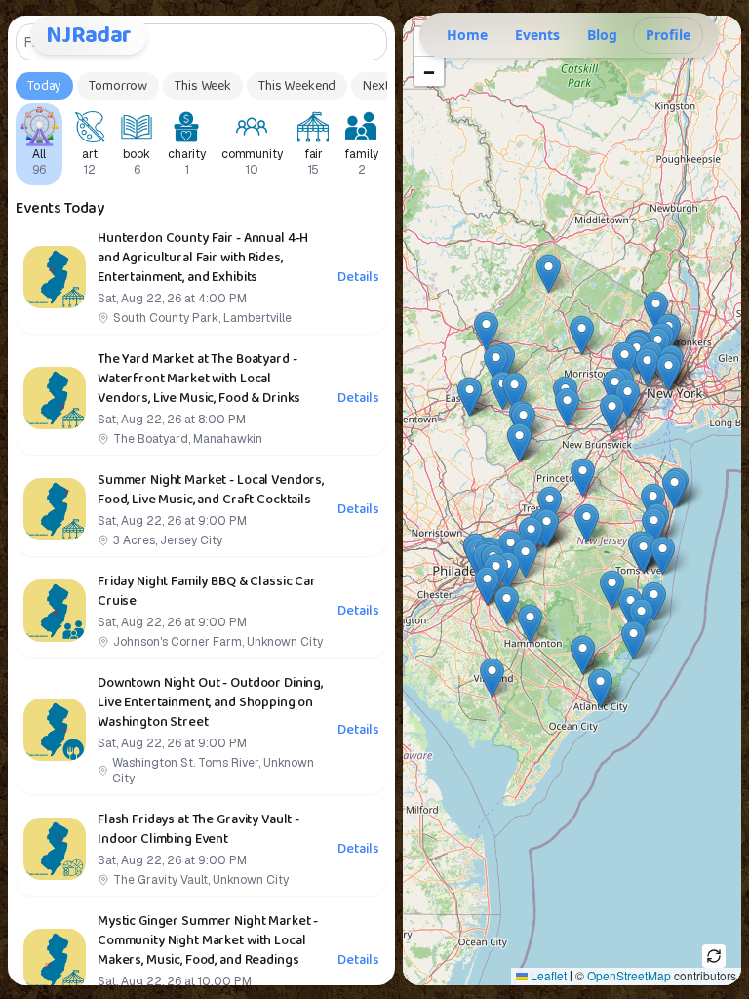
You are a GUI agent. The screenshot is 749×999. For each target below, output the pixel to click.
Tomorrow (118, 86)
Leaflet (547, 975)
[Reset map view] (714, 956)
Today (44, 86)
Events (537, 34)
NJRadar (89, 35)
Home (467, 34)
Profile (668, 34)
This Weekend (296, 86)
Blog (602, 34)
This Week (203, 86)
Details (357, 277)
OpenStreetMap (629, 975)
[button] (641, 618)
